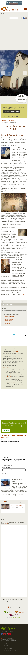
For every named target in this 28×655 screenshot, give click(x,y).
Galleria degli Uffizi (9, 319)
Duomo (6, 317)
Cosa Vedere (12, 120)
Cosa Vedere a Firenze (8, 304)
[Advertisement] (14, 35)
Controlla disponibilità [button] (11, 111)
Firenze (5, 120)
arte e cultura (10, 310)
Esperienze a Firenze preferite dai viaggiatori (13, 436)
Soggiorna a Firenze (10, 105)
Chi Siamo (7, 644)
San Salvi (8, 380)
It (21, 18)
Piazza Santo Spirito (9, 316)
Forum (6, 523)
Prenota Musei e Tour (11, 116)
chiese (16, 310)
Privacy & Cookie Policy (10, 650)
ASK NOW (6, 430)
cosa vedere (22, 310)
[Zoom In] (25, 329)
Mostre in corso (8, 320)
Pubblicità (7, 645)
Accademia (7, 323)
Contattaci (7, 647)
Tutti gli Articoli (8, 648)
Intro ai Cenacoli (7, 367)
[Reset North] (25, 333)
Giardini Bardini (8, 322)
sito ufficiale (15, 351)
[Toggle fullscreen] (25, 336)
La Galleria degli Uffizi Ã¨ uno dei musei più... (17, 508)
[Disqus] (14, 543)
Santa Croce (8, 369)
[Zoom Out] (25, 331)
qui (23, 294)
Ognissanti (8, 376)
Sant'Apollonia (9, 374)
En (19, 18)
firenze (4, 310)
